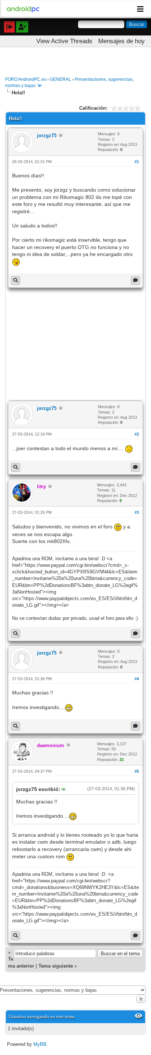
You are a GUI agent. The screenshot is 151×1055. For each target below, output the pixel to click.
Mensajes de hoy (121, 41)
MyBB (40, 1044)
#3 (137, 512)
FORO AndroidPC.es (25, 79)
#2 (137, 434)
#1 (137, 161)
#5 (137, 771)
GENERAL (60, 79)
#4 (137, 679)
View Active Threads (64, 41)
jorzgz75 (46, 135)
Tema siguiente (55, 966)
